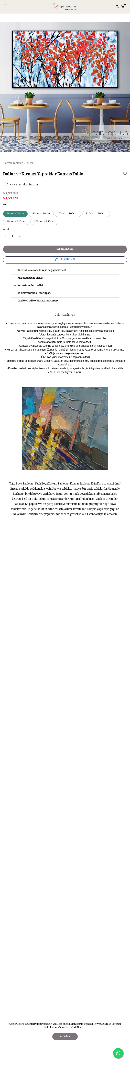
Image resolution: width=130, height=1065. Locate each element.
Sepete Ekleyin (65, 249)
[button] (123, 6)
